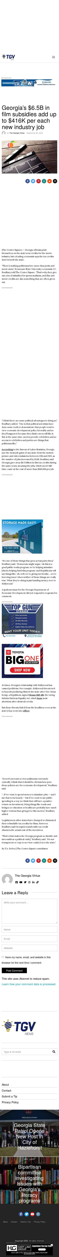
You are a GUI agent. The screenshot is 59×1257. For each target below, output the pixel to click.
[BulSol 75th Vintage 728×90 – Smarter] (29, 82)
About (5, 1085)
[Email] (55, 181)
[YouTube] (21, 882)
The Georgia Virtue (16, 133)
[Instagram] (29, 882)
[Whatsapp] (44, 181)
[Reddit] (49, 181)
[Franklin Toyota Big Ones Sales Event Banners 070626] (22, 660)
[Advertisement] (29, 25)
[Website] (37, 882)
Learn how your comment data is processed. (29, 984)
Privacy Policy (10, 1102)
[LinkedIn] (33, 882)
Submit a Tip (9, 1096)
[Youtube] (32, 1214)
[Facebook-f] (21, 1214)
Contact (6, 1090)
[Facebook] (27, 181)
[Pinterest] (38, 181)
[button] (54, 1051)
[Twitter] (33, 181)
